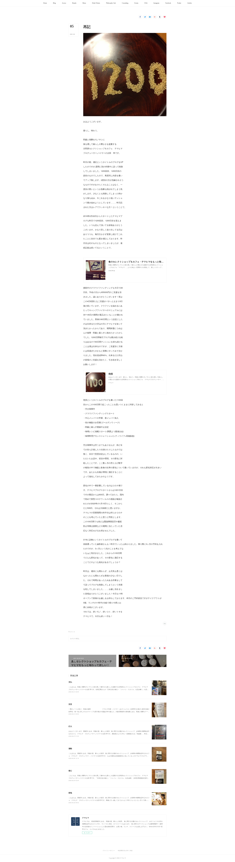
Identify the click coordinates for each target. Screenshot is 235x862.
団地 (70, 792)
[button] (45, 3)
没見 (70, 704)
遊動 (70, 748)
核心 (70, 770)
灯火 (70, 726)
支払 (70, 682)
